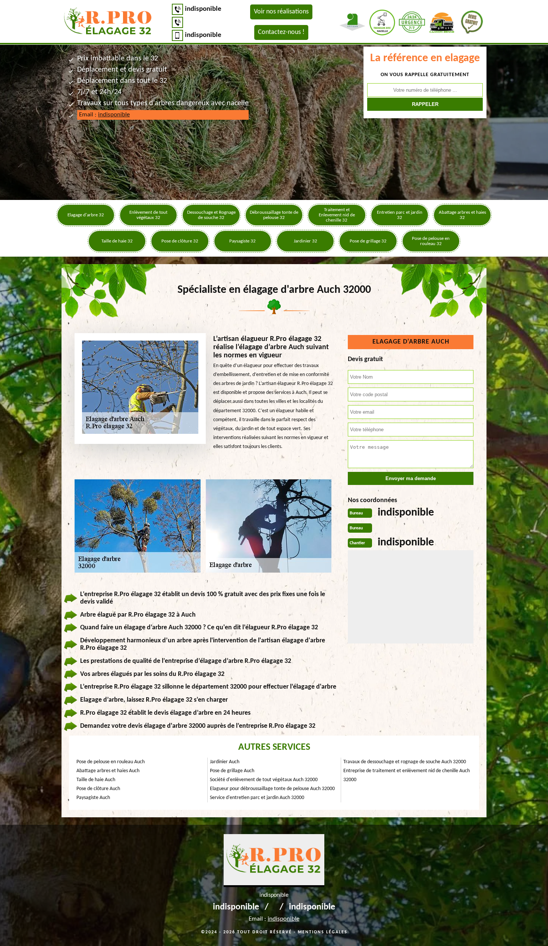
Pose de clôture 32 (179, 241)
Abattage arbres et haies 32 (462, 215)
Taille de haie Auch (95, 780)
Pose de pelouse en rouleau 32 (431, 241)
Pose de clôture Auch (98, 789)
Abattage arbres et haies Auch (107, 771)
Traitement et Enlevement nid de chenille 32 (337, 215)
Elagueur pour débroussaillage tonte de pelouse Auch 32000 (272, 789)
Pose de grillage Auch (232, 771)
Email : (104, 115)
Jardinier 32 (305, 241)
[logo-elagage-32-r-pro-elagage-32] (108, 22)
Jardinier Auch (224, 762)
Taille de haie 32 (117, 241)
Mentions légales (322, 932)
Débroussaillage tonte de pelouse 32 (274, 215)
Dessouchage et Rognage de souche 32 (211, 215)
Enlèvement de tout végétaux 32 (148, 215)
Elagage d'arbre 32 (85, 215)
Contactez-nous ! (281, 32)
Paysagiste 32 (242, 241)
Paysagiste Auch (93, 798)
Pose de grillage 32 (368, 241)
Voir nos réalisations (281, 11)
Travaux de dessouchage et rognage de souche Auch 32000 (404, 762)
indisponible (203, 9)
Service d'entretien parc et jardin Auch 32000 (257, 798)
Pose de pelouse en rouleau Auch (110, 762)
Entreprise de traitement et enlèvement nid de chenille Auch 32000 (406, 775)
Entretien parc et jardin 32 (399, 215)
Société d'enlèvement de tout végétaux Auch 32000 (264, 780)
